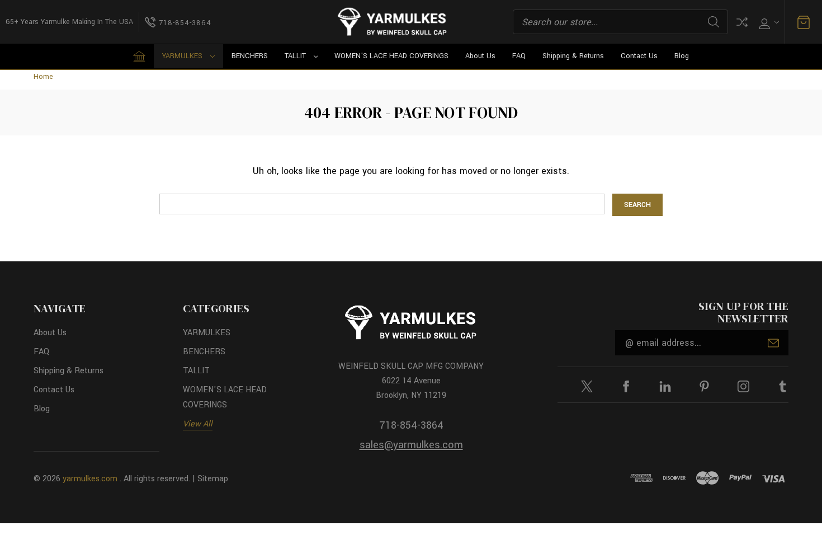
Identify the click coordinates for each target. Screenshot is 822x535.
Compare (742, 22)
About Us (480, 56)
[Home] (139, 56)
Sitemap (212, 479)
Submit (773, 343)
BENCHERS (250, 56)
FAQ (519, 56)
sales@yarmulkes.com (411, 445)
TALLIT (295, 56)
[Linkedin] (665, 386)
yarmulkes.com (90, 479)
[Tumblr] (782, 386)
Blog (681, 56)
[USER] (767, 22)
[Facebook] (626, 386)
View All (197, 424)
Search (713, 22)
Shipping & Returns (573, 56)
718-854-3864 (411, 425)
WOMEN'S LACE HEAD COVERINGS (391, 56)
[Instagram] (743, 386)
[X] (587, 386)
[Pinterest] (704, 386)
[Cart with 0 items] (803, 22)
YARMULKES (182, 56)
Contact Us (639, 56)
